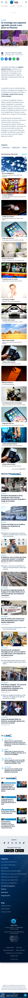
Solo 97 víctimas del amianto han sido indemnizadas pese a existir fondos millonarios (12, 620)
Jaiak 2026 (19, 6)
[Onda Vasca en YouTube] (12, 843)
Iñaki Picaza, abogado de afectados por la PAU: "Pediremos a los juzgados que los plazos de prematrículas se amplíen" (14, 697)
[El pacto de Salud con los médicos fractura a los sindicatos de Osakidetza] (14, 513)
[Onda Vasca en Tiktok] (23, 842)
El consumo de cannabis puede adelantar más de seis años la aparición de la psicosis (13, 770)
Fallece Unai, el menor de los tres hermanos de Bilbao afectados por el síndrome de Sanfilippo (15, 753)
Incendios (13, 6)
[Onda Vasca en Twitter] (4, 843)
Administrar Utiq (14, 956)
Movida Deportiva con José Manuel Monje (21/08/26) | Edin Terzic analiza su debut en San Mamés (8, 788)
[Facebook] (10, 58)
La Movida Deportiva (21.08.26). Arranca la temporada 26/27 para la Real (8, 802)
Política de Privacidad (8, 950)
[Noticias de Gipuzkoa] (17, 972)
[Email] (17, 58)
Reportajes (4, 892)
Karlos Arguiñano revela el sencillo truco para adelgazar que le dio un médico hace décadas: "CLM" (14, 761)
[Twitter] (2, 58)
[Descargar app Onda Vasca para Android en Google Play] (9, 850)
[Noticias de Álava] (7, 975)
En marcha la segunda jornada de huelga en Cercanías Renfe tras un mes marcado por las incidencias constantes (13, 593)
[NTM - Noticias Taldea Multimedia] (14, 967)
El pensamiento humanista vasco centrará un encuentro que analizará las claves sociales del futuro (8, 825)
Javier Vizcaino (5, 909)
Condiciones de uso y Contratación (14, 953)
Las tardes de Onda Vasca (8, 865)
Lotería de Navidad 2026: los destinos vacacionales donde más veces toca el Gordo (13, 721)
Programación (5, 895)
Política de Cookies (20, 950)
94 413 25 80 (15, 929)
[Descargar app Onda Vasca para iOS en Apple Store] (19, 850)
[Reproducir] (19, 785)
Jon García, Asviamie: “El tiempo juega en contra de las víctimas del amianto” (14, 628)
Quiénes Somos (10, 947)
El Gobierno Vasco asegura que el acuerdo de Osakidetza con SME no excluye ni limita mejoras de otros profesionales (15, 534)
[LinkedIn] (6, 58)
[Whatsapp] (13, 58)
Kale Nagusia (4, 868)
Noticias (3, 889)
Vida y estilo (8, 739)
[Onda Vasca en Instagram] (16, 843)
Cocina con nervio (6, 912)
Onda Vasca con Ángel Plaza (9, 883)
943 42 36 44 (15, 933)
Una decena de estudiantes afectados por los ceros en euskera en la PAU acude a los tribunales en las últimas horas (13, 652)
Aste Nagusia (5, 6)
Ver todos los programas (8, 886)
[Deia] (5, 972)
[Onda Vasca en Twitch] (20, 843)
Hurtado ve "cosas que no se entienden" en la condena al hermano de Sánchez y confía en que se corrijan (14, 567)
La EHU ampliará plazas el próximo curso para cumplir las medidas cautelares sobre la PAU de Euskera (14, 662)
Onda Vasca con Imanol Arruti (9, 877)
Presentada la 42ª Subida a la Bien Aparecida (8, 812)
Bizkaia (6, 749)
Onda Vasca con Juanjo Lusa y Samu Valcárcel (14, 874)
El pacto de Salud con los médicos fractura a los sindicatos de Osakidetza (13, 526)
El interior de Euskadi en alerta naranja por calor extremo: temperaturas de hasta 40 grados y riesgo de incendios (13, 498)
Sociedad (3, 493)
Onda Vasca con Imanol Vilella (9, 880)
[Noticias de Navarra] (20, 975)
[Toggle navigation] (2, 2)
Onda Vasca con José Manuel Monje (11, 871)
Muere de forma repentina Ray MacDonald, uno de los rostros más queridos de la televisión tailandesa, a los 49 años (15, 743)
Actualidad (4, 588)
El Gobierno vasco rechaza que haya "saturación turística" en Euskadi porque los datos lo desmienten (13, 559)
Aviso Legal (19, 947)
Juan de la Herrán (6, 906)
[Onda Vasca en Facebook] (8, 843)
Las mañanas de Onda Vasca (9, 862)
